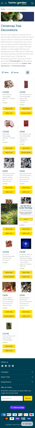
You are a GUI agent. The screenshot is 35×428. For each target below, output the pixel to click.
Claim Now (26, 219)
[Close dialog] (32, 205)
